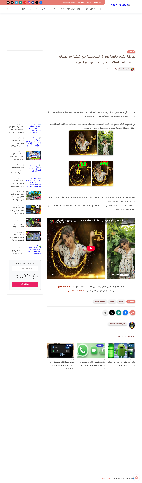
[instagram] (28, 2)
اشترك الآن (25, 284)
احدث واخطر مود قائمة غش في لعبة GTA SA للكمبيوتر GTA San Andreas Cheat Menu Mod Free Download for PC (17, 211)
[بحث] (8, 9)
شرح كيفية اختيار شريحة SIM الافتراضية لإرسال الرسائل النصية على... (62, 365)
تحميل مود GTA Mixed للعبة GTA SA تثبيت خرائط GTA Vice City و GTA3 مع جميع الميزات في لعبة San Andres (16, 238)
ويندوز (85, 9)
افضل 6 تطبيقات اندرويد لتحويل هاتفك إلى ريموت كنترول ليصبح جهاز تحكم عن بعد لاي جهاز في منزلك (17, 224)
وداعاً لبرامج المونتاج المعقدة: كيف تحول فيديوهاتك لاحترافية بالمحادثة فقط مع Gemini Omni (16, 130)
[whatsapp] (20, 2)
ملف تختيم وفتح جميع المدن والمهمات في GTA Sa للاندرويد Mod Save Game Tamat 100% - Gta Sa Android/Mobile (17, 144)
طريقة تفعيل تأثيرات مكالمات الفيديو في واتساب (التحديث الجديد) (92, 365)
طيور (74, 9)
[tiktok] (8, 2)
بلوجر (79, 9)
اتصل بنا (81, 2)
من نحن (89, 2)
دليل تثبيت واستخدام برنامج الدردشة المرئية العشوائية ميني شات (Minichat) (18, 251)
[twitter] (36, 2)
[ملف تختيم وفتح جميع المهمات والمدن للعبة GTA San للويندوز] (33, 168)
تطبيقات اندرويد (100, 301)
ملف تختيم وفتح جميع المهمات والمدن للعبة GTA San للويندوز (17, 171)
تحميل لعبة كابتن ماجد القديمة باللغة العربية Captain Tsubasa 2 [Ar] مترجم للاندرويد (17, 157)
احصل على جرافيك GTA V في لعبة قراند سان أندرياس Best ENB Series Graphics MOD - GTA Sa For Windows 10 (16, 197)
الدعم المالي (98, 2)
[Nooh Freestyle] (120, 6)
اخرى (32, 9)
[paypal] (32, 2)
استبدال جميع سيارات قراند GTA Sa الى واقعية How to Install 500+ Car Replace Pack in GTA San (16, 184)
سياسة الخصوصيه (69, 2)
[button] (125, 312)
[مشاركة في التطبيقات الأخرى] (105, 312)
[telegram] (16, 2)
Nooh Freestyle (124, 69)
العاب (54, 9)
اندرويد (92, 9)
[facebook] (40, 2)
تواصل (44, 9)
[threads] (12, 2)
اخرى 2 (23, 9)
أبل (101, 9)
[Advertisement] (71, 33)
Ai (36, 9)
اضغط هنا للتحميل (65, 287)
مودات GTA (65, 9)
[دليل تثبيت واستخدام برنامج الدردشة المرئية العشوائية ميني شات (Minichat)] (33, 249)
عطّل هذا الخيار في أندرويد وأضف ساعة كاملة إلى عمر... (121, 364)
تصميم (112, 301)
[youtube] (24, 2)
